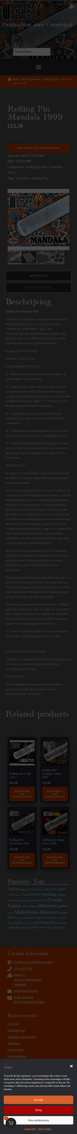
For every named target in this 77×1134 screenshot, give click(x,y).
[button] (71, 1066)
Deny (38, 1110)
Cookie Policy (30, 1129)
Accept (38, 1099)
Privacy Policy (44, 1129)
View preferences (38, 1120)
